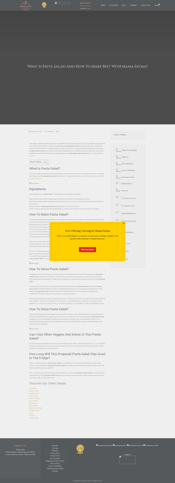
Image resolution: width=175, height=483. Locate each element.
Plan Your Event (87, 249)
